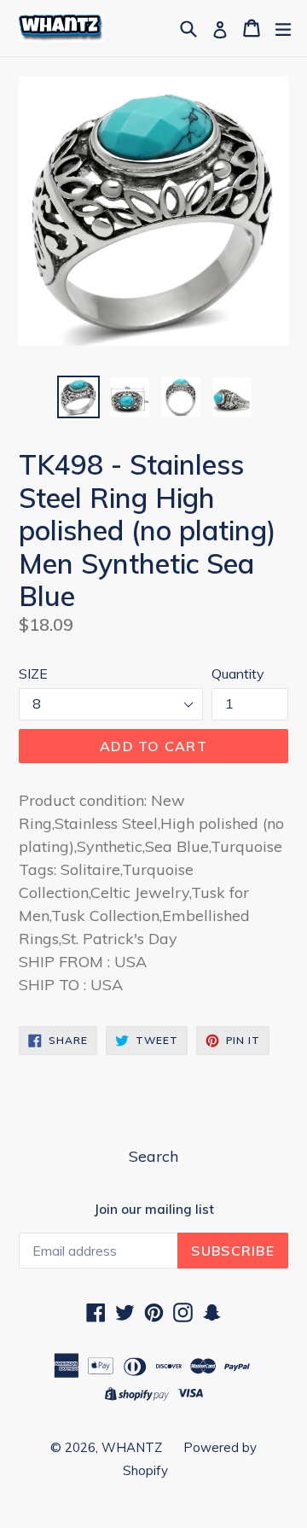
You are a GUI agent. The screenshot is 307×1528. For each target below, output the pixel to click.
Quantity (237, 673)
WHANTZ (131, 1447)
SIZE (33, 673)
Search (153, 1156)
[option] (78, 397)
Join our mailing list (154, 1209)
